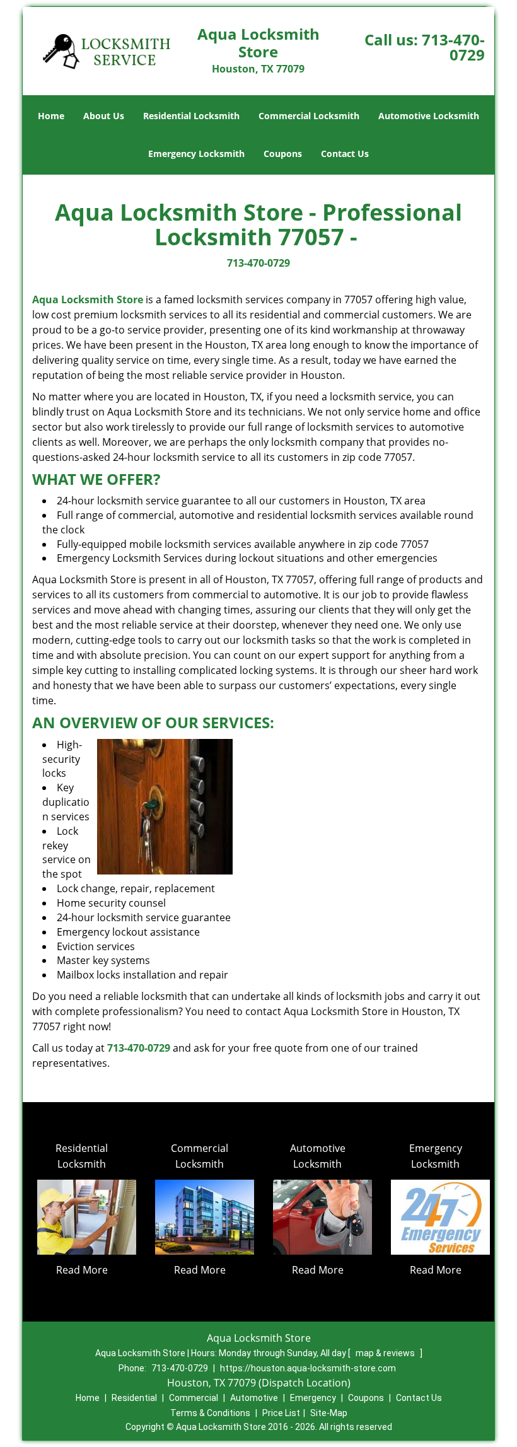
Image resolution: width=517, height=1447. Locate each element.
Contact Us (345, 154)
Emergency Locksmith (196, 154)
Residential (134, 1398)
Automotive (254, 1398)
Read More (82, 1270)
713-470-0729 (453, 47)
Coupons (283, 154)
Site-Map (328, 1413)
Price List (281, 1413)
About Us (103, 116)
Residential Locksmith (191, 116)
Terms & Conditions (210, 1413)
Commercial (193, 1398)
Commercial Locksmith (308, 116)
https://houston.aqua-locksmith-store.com (308, 1368)
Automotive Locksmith (428, 116)
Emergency (313, 1398)
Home (51, 116)
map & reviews (386, 1353)
